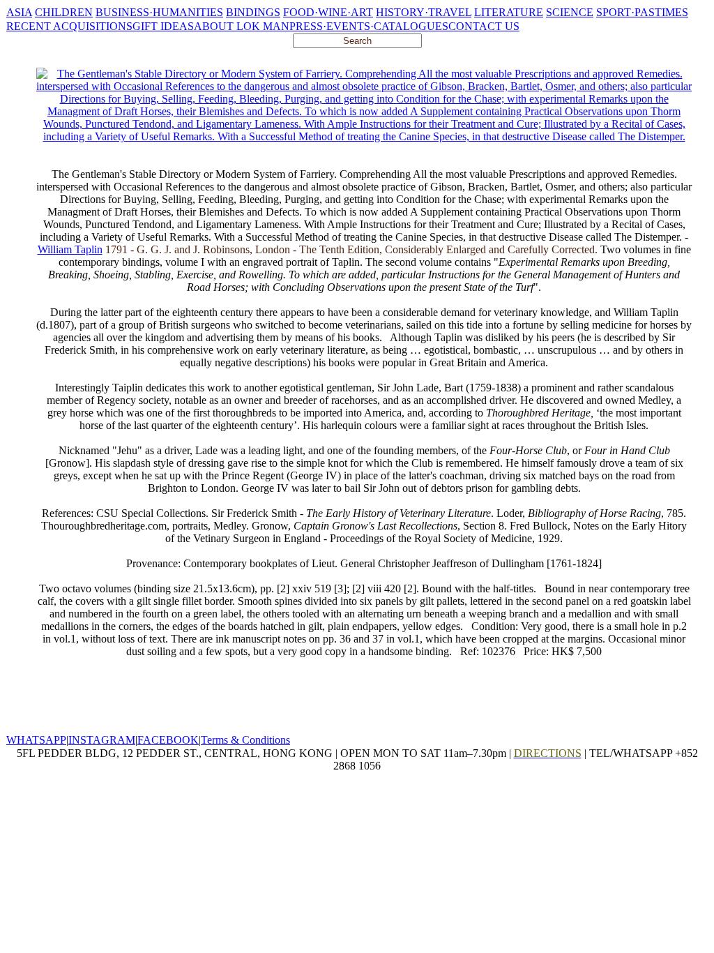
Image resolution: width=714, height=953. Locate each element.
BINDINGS (253, 12)
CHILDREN (64, 12)
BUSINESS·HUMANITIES (159, 12)
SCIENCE (569, 12)
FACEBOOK (168, 740)
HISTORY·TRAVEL (423, 12)
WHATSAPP (36, 740)
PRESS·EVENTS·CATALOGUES (368, 26)
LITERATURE (508, 12)
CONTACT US (483, 26)
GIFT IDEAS (163, 26)
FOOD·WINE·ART (328, 12)
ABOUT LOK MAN (241, 26)
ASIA (19, 12)
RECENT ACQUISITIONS (69, 26)
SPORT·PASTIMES (642, 12)
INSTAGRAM (101, 740)
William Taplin (70, 249)
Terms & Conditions (245, 740)
